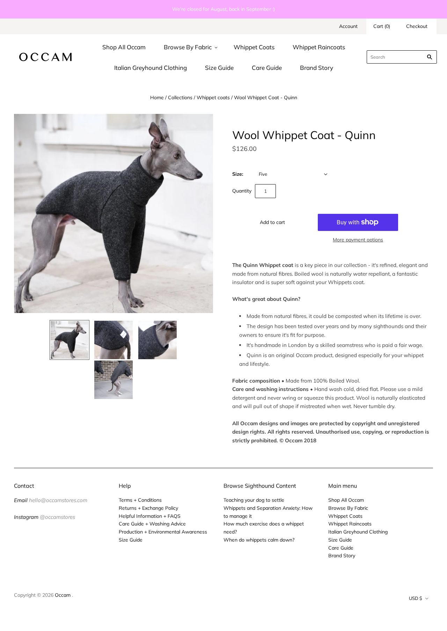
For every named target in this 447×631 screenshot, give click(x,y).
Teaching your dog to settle (254, 500)
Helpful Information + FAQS (150, 516)
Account (348, 26)
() (381, 26)
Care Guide (267, 67)
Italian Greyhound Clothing (150, 67)
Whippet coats (213, 97)
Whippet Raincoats (319, 47)
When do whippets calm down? (259, 540)
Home (157, 97)
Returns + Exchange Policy (148, 508)
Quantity (241, 191)
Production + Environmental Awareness (163, 532)
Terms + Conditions (140, 500)
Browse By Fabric (188, 47)
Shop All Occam (124, 47)
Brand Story (316, 67)
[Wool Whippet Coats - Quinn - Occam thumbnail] (69, 340)
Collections (180, 97)
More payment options (358, 240)
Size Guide (219, 67)
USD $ (415, 598)
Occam (63, 595)
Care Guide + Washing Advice (152, 524)
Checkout (416, 26)
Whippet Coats (254, 47)
